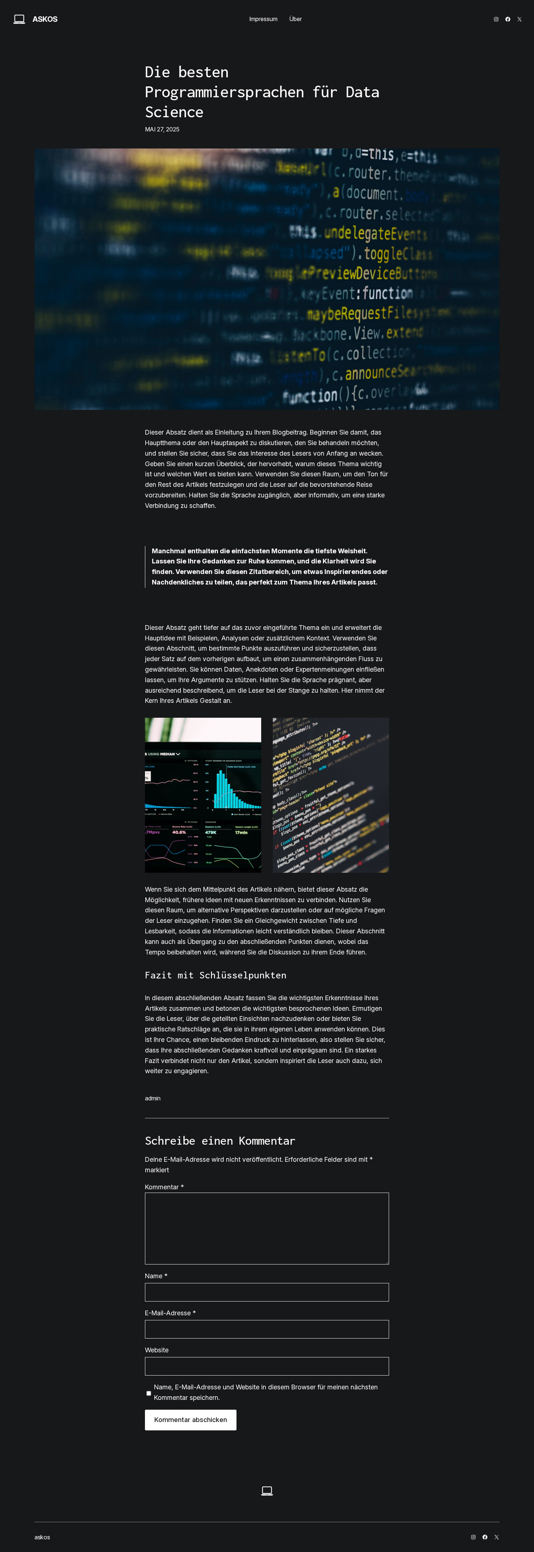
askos (45, 19)
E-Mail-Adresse (170, 1313)
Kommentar (164, 1187)
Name (156, 1276)
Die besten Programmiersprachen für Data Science (262, 91)
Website (157, 1350)
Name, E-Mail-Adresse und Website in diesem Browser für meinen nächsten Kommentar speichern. (266, 1392)
